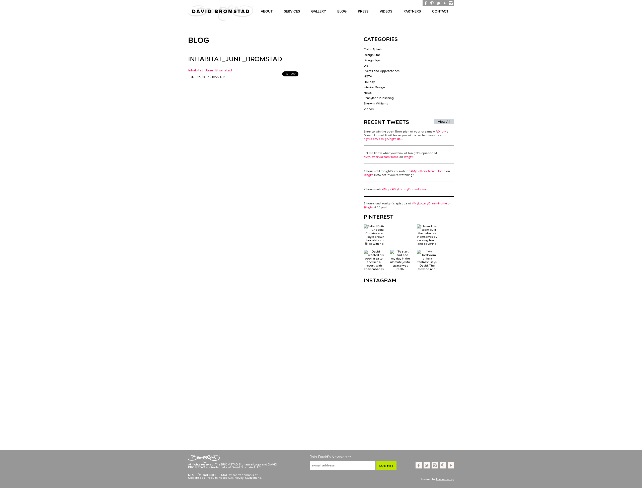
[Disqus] (268, 141)
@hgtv (441, 131)
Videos (386, 11)
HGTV (368, 76)
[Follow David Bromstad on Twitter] (438, 3)
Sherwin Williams (376, 103)
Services (292, 11)
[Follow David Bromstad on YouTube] (444, 3)
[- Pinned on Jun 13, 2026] (400, 226)
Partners (412, 11)
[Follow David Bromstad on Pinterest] (432, 3)
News (368, 92)
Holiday (369, 82)
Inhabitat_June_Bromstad (210, 70)
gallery (318, 11)
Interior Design (374, 87)
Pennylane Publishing (379, 98)
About (267, 11)
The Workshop (445, 479)
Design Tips (372, 60)
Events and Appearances (381, 71)
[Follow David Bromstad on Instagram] (451, 3)
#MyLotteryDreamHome (381, 157)
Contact (440, 11)
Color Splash (373, 49)
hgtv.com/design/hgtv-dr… (383, 139)
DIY (366, 65)
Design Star (372, 55)
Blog (342, 11)
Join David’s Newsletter (330, 457)
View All (444, 122)
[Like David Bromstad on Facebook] (426, 3)
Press (363, 11)
